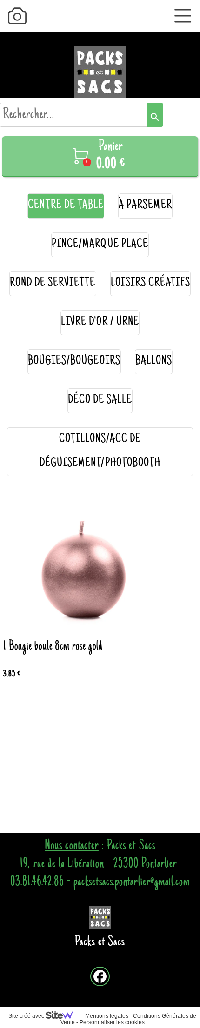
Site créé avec (27, 1016)
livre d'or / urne (100, 322)
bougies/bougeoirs (74, 361)
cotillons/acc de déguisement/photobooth (100, 452)
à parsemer (145, 205)
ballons (153, 361)
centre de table (66, 205)
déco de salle (100, 400)
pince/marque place (100, 245)
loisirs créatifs (151, 283)
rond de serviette (53, 283)
